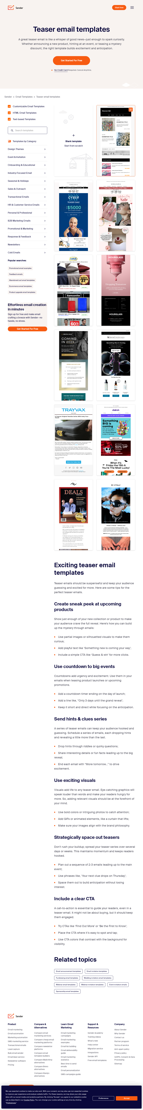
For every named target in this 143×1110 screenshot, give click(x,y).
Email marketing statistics (68, 1058)
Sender (8, 96)
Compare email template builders (42, 1054)
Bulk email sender (15, 1053)
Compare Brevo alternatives (41, 1068)
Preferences (103, 1098)
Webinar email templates (65, 985)
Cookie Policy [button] (29, 1100)
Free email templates (97, 1060)
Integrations (93, 1052)
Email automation (16, 1033)
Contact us (119, 1037)
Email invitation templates (97, 971)
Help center (93, 1044)
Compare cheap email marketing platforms (44, 1041)
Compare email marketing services (42, 1034)
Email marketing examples (68, 1041)
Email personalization (70, 1070)
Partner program (121, 1041)
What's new (93, 1041)
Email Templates (24, 96)
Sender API (93, 1056)
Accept (126, 1098)
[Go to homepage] (15, 7)
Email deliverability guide (69, 1051)
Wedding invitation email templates (97, 978)
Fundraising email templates (67, 978)
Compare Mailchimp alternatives (43, 1061)
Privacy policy (120, 1053)
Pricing (11, 1065)
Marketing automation (18, 1037)
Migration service (95, 1048)
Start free (119, 7)
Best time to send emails (68, 1065)
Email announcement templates (68, 971)
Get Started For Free (71, 60)
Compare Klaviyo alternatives (41, 1074)
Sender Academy (95, 1033)
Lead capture (14, 1049)
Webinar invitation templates (92, 985)
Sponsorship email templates (67, 991)
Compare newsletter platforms (43, 1047)
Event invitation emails (118, 985)
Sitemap (118, 1063)
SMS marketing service (18, 1041)
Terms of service (121, 1045)
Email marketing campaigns (68, 1034)
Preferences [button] (11, 1103)
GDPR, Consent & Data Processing (124, 1058)
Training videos (94, 1037)
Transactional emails (17, 1045)
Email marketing (15, 1029)
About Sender (120, 1029)
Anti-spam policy (121, 1049)
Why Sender (119, 1033)
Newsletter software (17, 1061)
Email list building (68, 1046)
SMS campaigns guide (71, 1074)
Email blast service (16, 1057)
